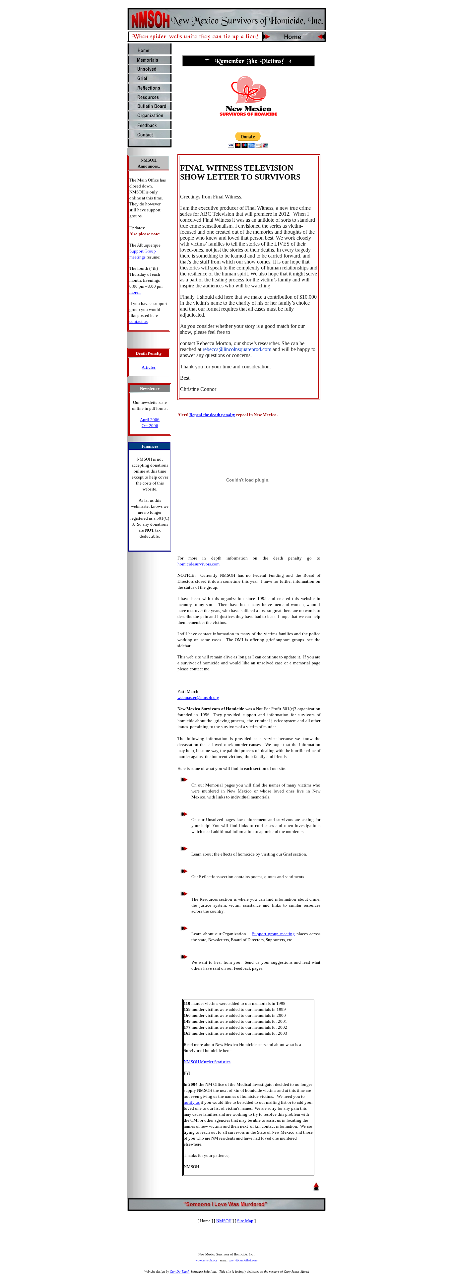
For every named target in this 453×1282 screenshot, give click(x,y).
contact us (138, 321)
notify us (192, 1102)
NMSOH (223, 1220)
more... (135, 292)
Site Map (245, 1220)
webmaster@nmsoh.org (198, 697)
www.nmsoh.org (206, 1260)
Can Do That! (180, 1271)
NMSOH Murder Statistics (207, 1061)
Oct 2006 (150, 425)
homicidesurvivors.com (198, 564)
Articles (149, 367)
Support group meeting (273, 933)
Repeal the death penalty (212, 414)
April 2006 (150, 419)
